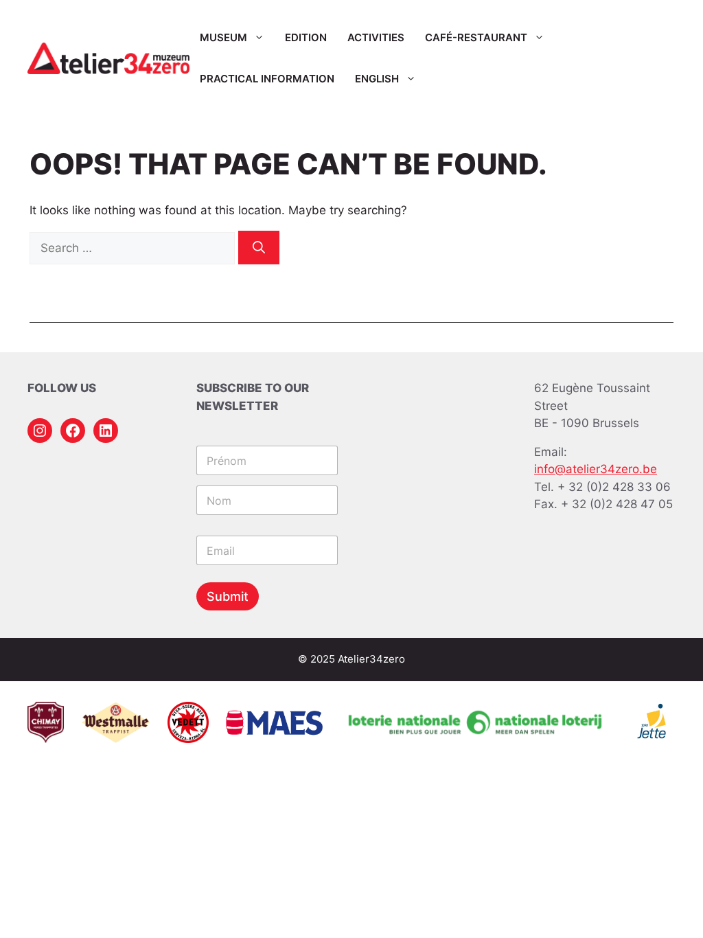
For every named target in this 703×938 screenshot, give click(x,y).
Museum (223, 37)
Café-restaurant (476, 37)
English (377, 78)
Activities (375, 37)
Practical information (267, 78)
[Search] (258, 247)
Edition (306, 37)
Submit (228, 596)
